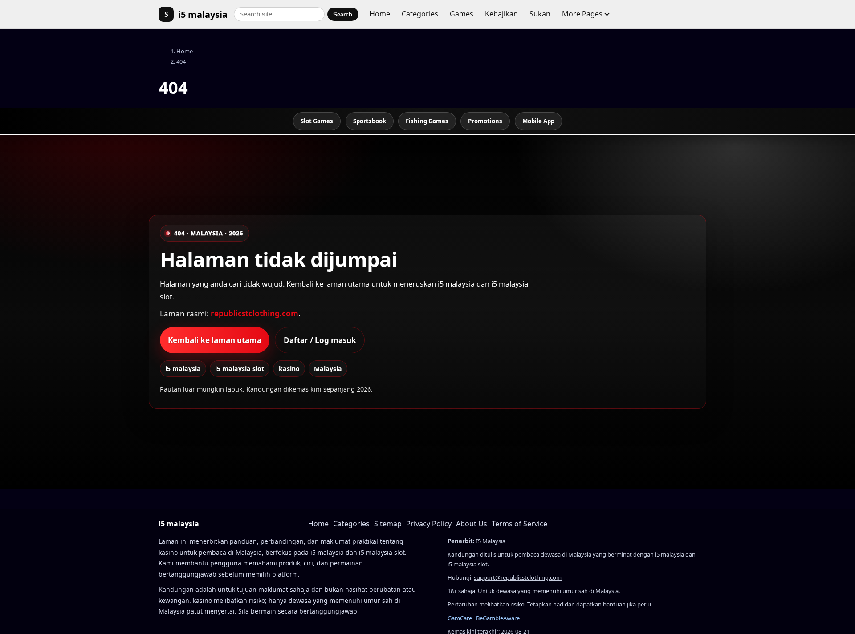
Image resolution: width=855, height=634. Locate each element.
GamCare (460, 618)
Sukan (539, 14)
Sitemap (388, 524)
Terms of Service (519, 524)
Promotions (485, 121)
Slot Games (317, 121)
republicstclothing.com (254, 313)
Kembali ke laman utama (214, 340)
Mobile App (538, 121)
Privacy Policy (429, 524)
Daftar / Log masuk (320, 340)
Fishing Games (427, 121)
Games (461, 14)
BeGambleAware (498, 618)
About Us (471, 524)
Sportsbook (369, 121)
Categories (420, 14)
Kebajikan (501, 14)
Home (380, 14)
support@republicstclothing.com (518, 577)
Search (342, 14)
